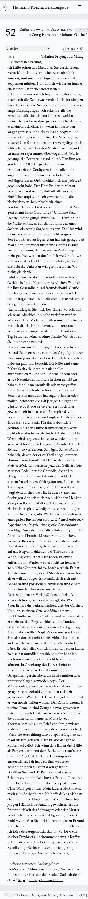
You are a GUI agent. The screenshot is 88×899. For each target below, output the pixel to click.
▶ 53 (80, 48)
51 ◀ (66, 48)
